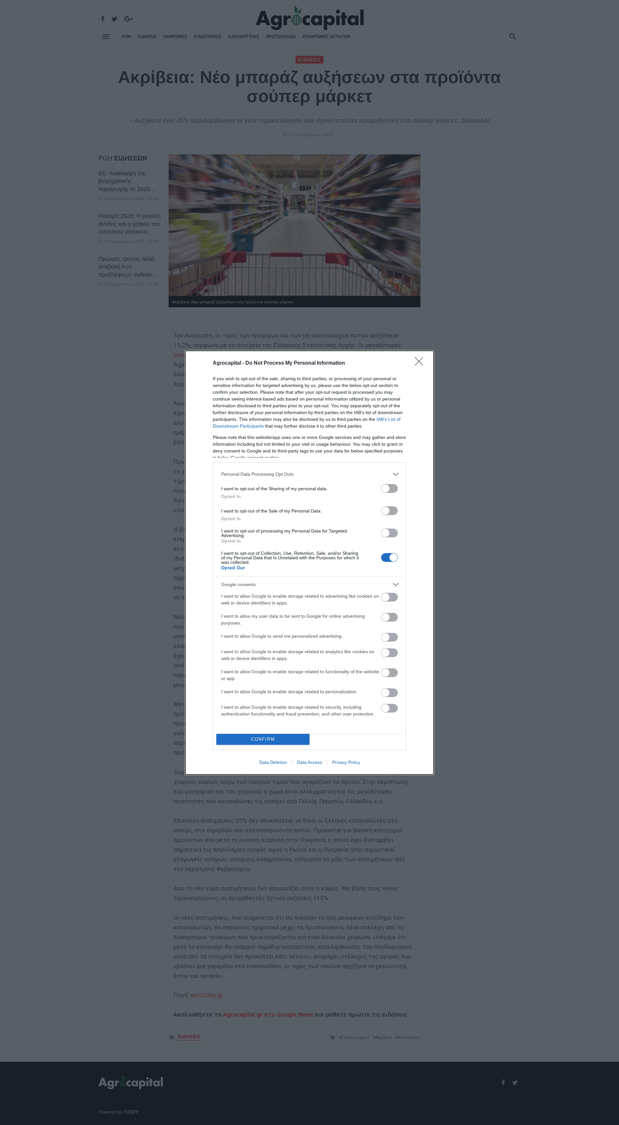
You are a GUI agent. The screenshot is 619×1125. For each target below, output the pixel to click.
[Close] (421, 363)
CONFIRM (263, 739)
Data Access (309, 762)
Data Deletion (273, 762)
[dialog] (309, 563)
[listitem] (309, 474)
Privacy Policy (346, 762)
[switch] (389, 488)
